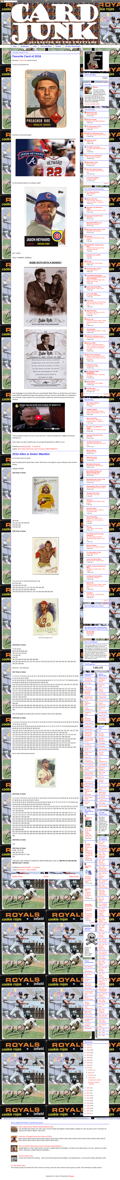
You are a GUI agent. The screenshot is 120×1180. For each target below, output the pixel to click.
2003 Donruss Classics (93, 224)
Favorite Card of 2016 (26, 56)
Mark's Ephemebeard (89, 998)
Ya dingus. (89, 256)
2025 (88, 1047)
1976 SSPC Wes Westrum (94, 231)
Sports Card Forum (88, 748)
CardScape (88, 726)
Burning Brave (103, 712)
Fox (100, 757)
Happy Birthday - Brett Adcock (95, 465)
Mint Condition (91, 450)
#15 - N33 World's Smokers (102, 935)
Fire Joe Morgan (101, 753)
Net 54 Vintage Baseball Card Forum (89, 740)
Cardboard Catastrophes (94, 576)
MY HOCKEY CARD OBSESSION (93, 372)
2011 (88, 1100)
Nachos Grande (91, 119)
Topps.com (88, 757)
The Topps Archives (93, 192)
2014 (88, 1093)
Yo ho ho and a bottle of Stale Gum (89, 993)
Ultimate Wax (88, 729)
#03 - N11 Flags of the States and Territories (102, 855)
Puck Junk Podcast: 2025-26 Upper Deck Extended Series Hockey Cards (96, 303)
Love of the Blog (92, 293)
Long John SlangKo (88, 1024)
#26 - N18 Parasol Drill (102, 1000)
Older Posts (74, 876)
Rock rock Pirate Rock (88, 984)
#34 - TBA (102, 1035)
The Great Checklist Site (89, 679)
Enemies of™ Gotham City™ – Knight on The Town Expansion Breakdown (95, 520)
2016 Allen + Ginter (24, 870)
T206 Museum (89, 783)
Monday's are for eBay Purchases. (96, 121)
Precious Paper (87, 802)
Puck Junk (90, 300)
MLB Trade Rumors (102, 773)
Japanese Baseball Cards (95, 216)
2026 (88, 1045)
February (91, 1075)
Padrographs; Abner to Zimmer (96, 486)
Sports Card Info (92, 199)
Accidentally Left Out (92, 128)
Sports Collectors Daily (87, 703)
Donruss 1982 (91, 343)
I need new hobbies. (93, 177)
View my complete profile (92, 104)
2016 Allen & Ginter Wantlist (31, 454)
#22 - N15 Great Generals (102, 975)
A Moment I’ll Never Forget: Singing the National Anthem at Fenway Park (96, 322)
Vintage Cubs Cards (93, 493)
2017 (88, 1068)
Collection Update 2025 (93, 390)
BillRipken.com (89, 786)
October (90, 1070)
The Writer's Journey (93, 147)
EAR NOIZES (90, 633)
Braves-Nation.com (102, 703)
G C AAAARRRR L (89, 970)
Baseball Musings (101, 734)
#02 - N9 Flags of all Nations (103, 849)
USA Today (102, 803)
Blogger (71, 1176)
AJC (100, 731)
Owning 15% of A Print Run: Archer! (96, 210)
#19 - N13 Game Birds (102, 957)
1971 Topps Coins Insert (93, 494)
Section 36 (90, 319)
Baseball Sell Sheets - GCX (89, 697)
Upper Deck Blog (92, 517)
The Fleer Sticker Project (94, 169)
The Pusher (88, 683)
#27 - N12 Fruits (102, 1005)
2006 (88, 1113)
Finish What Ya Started (93, 577)
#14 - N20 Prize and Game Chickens (102, 928)
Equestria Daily (88, 866)
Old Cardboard (89, 765)
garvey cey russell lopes (94, 155)
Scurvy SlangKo (87, 1003)
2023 (88, 1052)
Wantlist (33, 870)
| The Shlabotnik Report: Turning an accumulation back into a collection (96, 277)
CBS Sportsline (103, 749)
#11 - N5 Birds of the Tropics (103, 904)
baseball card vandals (94, 255)
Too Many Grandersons (94, 442)
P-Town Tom (23, 60)
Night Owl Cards (92, 112)
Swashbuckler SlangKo (89, 1020)
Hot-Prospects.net (103, 760)
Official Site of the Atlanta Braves (103, 680)
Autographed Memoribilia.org (89, 778)
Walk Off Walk (103, 806)
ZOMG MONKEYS (51, 449)
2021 (88, 1057)
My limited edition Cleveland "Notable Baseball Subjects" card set (96, 538)
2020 (88, 1060)
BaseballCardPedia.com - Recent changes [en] (95, 471)
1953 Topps (21, 449)
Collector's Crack (92, 365)
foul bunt (89, 236)
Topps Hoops (90, 141)
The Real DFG (91, 329)
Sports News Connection (102, 793)
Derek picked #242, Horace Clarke (96, 487)
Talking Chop (102, 697)
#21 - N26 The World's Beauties (103, 969)
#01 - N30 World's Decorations (102, 843)
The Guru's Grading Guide (89, 761)
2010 (88, 1103)
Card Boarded (91, 388)
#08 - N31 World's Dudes (103, 886)
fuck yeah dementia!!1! (89, 906)
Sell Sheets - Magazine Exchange (88, 692)
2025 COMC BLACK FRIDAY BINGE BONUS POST (36, 1127)
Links (35, 46)
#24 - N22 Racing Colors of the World (103, 989)
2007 (88, 1111)
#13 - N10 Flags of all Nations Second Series (103, 920)
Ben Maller (102, 743)
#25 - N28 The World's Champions (103, 995)
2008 (88, 1108)
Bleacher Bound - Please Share (95, 288)
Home (15, 46)
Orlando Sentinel (101, 780)
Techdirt (87, 844)
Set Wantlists (25, 46)
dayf (21, 446)
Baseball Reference (102, 739)
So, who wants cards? (18, 1165)
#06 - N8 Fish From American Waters (103, 875)
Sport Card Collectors (93, 354)
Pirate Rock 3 (89, 988)
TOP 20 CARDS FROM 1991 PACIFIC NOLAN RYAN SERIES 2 (40, 1146)
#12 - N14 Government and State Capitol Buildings (102, 912)
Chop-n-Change (101, 690)
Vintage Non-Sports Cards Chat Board (88, 734)
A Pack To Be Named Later (95, 133)
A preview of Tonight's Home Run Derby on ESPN (35, 1136)
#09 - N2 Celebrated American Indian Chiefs (102, 892)
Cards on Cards (91, 140)
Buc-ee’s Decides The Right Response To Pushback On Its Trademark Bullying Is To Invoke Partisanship (89, 852)
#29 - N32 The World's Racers (103, 1016)
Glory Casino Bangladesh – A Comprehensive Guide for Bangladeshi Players (88, 913)
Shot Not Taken (91, 508)
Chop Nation (102, 694)
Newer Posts (17, 876)
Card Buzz (90, 593)
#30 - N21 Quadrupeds (102, 1021)
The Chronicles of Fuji (94, 126)
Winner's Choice (91, 193)
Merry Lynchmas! (91, 164)
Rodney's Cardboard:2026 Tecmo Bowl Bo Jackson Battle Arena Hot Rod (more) (96, 357)
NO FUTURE (90, 632)
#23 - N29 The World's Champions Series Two (103, 982)
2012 (88, 1098)
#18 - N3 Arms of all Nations (103, 952)
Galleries (58, 46)
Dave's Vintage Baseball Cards (89, 773)
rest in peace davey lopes (93, 157)
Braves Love (102, 715)
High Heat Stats (91, 310)
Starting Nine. (91, 381)
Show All (106, 183)
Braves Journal (103, 700)
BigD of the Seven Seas (88, 1012)
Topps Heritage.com (89, 708)
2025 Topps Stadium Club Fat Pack (96, 135)
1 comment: (36, 867)
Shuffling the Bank (92, 452)
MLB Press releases (102, 768)
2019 (88, 1062)
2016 (88, 1088)
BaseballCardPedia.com (94, 222)
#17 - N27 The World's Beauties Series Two (103, 947)
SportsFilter (102, 797)
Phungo (89, 261)
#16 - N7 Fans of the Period (103, 940)
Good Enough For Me (26, 1156)
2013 (88, 1095)
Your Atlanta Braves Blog (102, 719)
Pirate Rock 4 (89, 1016)
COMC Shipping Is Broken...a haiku (96, 331)
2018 (88, 1065)
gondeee (88, 889)
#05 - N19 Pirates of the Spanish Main (103, 868)
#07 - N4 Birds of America (103, 881)
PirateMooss (88, 1028)
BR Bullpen (102, 746)
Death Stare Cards (92, 162)
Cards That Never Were (94, 287)
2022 (88, 1055)
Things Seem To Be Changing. (95, 383)
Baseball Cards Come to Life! (96, 229)
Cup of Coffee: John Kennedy (95, 263)
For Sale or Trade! (91, 179)
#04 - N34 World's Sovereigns (102, 862)
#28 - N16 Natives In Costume (102, 1011)
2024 (88, 1050)
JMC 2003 (89, 217)
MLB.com (101, 777)
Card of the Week (46, 46)
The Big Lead (103, 800)
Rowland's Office (102, 685)
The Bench (88, 745)
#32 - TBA (102, 1029)
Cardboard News (88, 713)
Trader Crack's (89, 723)
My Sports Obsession (93, 464)
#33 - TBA (102, 1032)
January (90, 1077)
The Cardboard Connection (88, 718)
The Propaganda (88, 687)
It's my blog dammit (92, 114)
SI (99, 784)
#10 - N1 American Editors (101, 899)
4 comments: (36, 446)
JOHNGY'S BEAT (92, 409)
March (90, 1072)
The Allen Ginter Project (72, 46)
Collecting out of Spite (93, 366)
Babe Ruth (29, 449)
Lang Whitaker (103, 764)
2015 (88, 1090)
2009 (88, 1105)
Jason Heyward (39, 449)
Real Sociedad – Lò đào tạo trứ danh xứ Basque (88, 894)
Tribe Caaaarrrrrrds (89, 1007)
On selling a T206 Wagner (94, 295)
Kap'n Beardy (89, 967)
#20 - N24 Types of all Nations (102, 963)
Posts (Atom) (50, 882)
